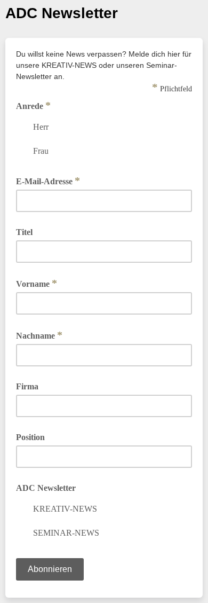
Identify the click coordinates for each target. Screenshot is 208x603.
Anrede (33, 105)
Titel (24, 232)
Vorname (36, 283)
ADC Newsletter (46, 487)
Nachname (39, 335)
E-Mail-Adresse (48, 180)
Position (30, 437)
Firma (27, 386)
